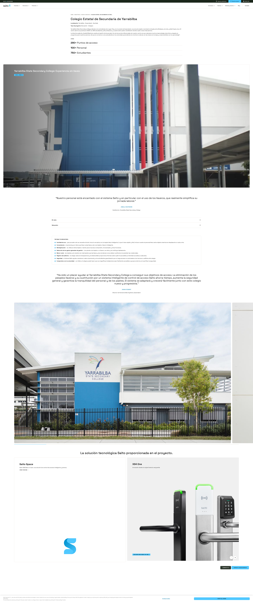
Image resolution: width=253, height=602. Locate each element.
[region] (126, 598)
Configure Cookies (166, 598)
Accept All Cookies (222, 598)
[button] (231, 557)
